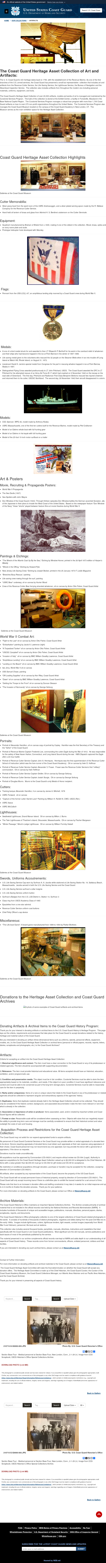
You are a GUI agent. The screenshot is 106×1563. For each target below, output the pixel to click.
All (81, 1405)
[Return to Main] (99, 1516)
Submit (81, 1549)
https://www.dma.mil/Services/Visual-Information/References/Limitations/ (26, 1378)
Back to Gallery (94, 1393)
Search (27, 1298)
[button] (56, 2)
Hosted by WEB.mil (52, 1560)
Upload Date (69, 1298)
